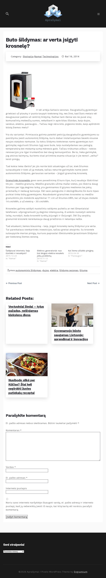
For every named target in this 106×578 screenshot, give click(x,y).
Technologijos (51, 56)
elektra (54, 270)
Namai (38, 56)
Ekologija (28, 56)
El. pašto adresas (16, 477)
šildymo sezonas (68, 270)
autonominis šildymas (28, 270)
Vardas (11, 467)
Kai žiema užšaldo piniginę (80, 250)
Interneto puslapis (16, 488)
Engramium (80, 571)
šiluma (84, 270)
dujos (45, 270)
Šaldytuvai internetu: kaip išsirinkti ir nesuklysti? (18, 251)
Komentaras (13, 430)
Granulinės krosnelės (18, 180)
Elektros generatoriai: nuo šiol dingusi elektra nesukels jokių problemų (50, 253)
